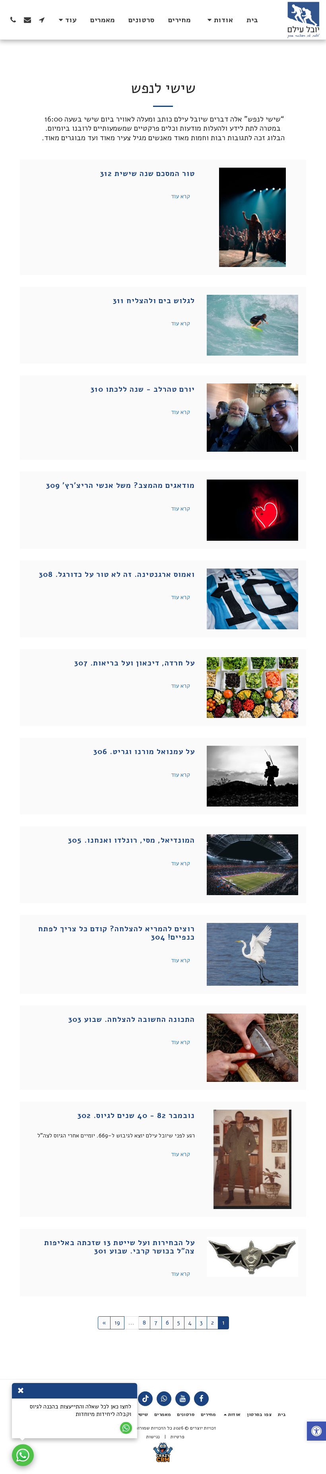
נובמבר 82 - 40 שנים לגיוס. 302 (136, 1115)
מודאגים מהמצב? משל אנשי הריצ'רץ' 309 (120, 485)
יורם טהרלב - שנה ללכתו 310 (143, 389)
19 (117, 1323)
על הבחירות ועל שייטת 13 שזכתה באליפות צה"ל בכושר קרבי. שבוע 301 (119, 1247)
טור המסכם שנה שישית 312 (147, 173)
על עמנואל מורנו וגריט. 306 (144, 752)
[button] (218, 19)
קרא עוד (180, 196)
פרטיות (177, 1436)
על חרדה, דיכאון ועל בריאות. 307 (134, 663)
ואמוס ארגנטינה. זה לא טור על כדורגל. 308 (117, 574)
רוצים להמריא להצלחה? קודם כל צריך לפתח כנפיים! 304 (116, 933)
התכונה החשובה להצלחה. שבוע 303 (131, 1019)
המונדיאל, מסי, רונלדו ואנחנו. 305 (131, 840)
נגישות (153, 1436)
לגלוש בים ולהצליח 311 (154, 301)
